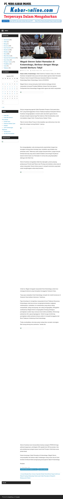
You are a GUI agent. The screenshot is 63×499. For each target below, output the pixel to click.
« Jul (3, 107)
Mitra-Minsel (7, 55)
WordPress (11, 497)
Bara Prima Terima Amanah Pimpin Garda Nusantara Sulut (40, 21)
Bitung (5, 43)
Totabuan (6, 68)
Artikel (5, 41)
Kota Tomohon (7, 47)
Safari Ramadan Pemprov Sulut (29, 469)
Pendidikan (6, 63)
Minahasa (6, 51)
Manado (6, 49)
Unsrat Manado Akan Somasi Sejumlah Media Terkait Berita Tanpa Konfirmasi (40, 474)
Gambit (18, 497)
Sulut (5, 65)
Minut (5, 53)
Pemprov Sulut (48, 70)
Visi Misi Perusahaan (9, 133)
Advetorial (6, 39)
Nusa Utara (6, 60)
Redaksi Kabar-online (37, 70)
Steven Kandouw (43, 469)
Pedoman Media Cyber (9, 123)
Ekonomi (6, 45)
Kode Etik (6, 115)
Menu (6, 30)
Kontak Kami (7, 121)
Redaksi (6, 125)
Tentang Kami (7, 131)
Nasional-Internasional (9, 57)
